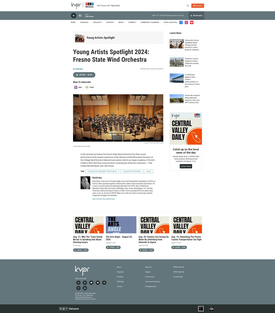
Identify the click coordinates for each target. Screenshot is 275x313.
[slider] (83, 15)
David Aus (79, 69)
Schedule (84, 22)
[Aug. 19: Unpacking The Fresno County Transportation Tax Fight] (186, 224)
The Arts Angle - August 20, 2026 (119, 238)
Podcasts (97, 22)
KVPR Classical (170, 22)
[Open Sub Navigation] (77, 22)
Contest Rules (178, 277)
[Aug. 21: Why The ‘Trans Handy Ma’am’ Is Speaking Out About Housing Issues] (88, 224)
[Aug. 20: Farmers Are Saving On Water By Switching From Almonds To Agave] (154, 224)
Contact (119, 286)
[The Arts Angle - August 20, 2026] (121, 224)
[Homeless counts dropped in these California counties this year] (177, 62)
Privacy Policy (149, 277)
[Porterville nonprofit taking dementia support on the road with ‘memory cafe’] (177, 99)
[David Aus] (85, 182)
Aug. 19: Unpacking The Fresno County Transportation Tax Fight (186, 238)
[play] (73, 15)
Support (110, 22)
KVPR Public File (178, 272)
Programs (120, 272)
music (149, 171)
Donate (198, 6)
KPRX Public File (178, 267)
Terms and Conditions (152, 281)
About (121, 22)
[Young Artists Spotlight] (79, 37)
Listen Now (186, 166)
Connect (132, 22)
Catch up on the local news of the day (186, 151)
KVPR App (120, 281)
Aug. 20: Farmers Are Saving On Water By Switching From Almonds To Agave (154, 239)
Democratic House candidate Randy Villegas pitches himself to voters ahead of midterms (192, 45)
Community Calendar (150, 22)
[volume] (80, 15)
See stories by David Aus (103, 199)
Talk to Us (148, 267)
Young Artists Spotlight (100, 37)
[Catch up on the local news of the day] (186, 129)
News (73, 22)
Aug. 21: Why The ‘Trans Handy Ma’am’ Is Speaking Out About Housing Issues (87, 239)
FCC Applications (151, 286)
